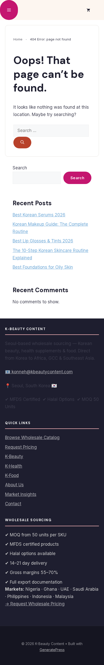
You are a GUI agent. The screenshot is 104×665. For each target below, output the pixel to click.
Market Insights (20, 494)
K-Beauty (14, 456)
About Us (14, 484)
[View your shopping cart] (88, 10)
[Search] (22, 143)
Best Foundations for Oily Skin (43, 267)
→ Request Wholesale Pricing (35, 603)
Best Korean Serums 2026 (39, 214)
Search (20, 167)
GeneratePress (52, 650)
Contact (13, 503)
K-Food (12, 475)
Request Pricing (21, 447)
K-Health (13, 466)
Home (17, 39)
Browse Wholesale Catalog (32, 437)
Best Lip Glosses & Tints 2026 (43, 240)
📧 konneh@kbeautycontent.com (39, 371)
